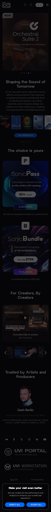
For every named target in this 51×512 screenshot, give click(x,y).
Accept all (36, 505)
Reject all (14, 505)
